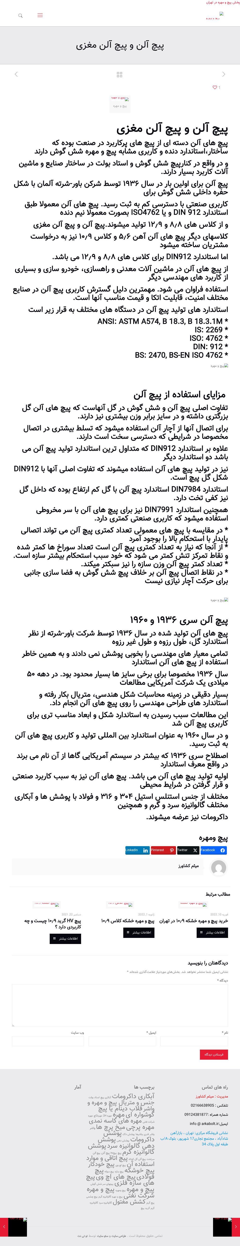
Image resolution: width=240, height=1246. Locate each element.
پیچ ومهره (213, 838)
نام (225, 1033)
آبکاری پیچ (106, 1098)
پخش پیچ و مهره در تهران (223, 2)
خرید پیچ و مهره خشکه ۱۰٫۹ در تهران (193, 921)
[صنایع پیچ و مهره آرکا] (214, 15)
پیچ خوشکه (139, 1171)
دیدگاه (222, 980)
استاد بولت (94, 1098)
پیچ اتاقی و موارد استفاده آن (120, 1161)
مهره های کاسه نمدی (115, 1121)
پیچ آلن (105, 1153)
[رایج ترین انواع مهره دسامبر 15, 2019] (4, 1227)
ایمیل (151, 1033)
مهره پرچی (140, 1127)
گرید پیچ (145, 1208)
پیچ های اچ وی (115, 1177)
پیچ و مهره (100, 151)
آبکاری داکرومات (133, 1096)
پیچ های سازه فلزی (120, 1180)
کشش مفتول (129, 1202)
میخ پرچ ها (110, 1127)
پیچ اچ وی (121, 1165)
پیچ (220, 129)
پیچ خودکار (101, 1164)
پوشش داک (129, 1134)
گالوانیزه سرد (105, 1203)
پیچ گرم (150, 1203)
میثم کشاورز (188, 866)
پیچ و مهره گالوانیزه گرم (110, 1197)
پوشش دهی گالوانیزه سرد (126, 1143)
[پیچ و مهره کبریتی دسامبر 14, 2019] (236, 1227)
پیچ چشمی (92, 1197)
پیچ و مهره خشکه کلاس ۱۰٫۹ (127, 921)
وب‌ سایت (77, 1033)
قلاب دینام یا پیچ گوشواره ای (126, 1112)
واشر (92, 1128)
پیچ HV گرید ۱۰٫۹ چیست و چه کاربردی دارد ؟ (52, 924)
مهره (119, 1114)
